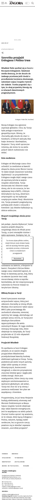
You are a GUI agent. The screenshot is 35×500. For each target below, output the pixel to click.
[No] (31, 238)
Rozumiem (17, 259)
